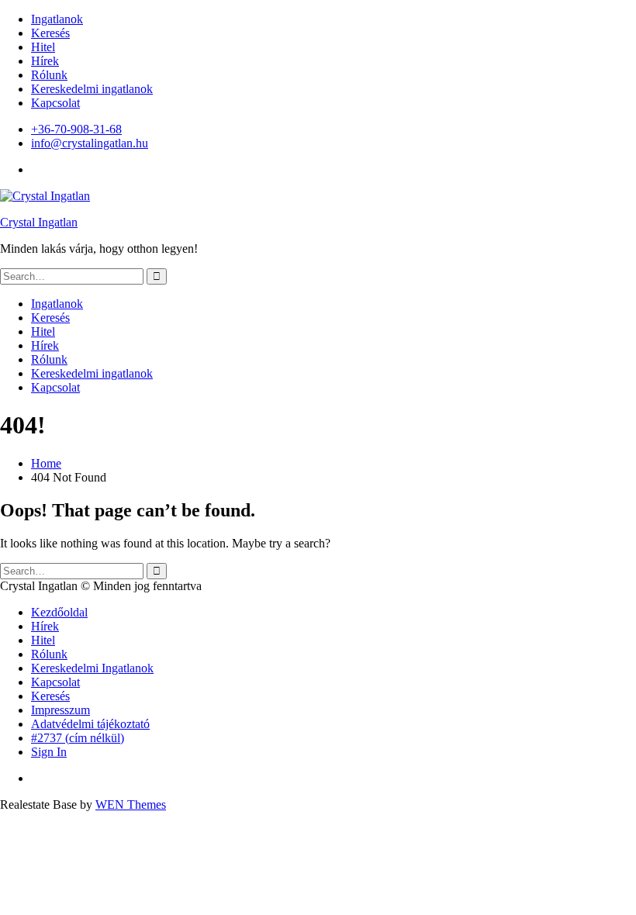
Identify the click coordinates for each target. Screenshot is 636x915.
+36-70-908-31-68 (76, 129)
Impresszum (60, 709)
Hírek (45, 60)
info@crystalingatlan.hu (89, 143)
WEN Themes (130, 804)
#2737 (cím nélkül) (77, 737)
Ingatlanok (57, 19)
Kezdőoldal (59, 612)
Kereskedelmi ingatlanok (92, 88)
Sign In (49, 751)
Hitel (43, 47)
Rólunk (49, 74)
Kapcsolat (55, 102)
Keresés (50, 33)
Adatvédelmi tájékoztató (90, 723)
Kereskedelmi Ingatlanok (92, 668)
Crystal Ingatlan (39, 222)
